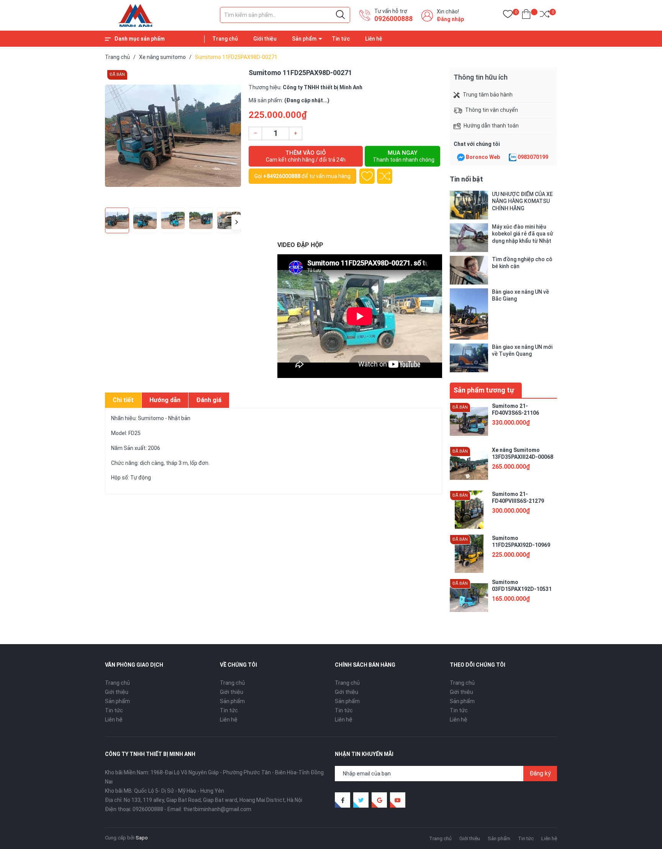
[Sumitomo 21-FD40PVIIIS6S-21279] (469, 510)
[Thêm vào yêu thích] (367, 176)
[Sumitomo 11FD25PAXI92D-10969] (469, 554)
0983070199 (533, 157)
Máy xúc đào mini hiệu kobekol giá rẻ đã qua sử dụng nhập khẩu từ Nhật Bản (522, 234)
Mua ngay (403, 156)
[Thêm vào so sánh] (384, 176)
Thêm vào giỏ (306, 156)
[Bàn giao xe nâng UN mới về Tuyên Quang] (469, 358)
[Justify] (340, 15)
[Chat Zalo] (512, 157)
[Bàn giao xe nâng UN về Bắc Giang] (469, 313)
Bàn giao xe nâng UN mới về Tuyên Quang (522, 350)
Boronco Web (483, 157)
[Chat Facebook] (461, 157)
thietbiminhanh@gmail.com (217, 809)
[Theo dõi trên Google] (379, 800)
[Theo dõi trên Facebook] (342, 800)
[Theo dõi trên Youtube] (397, 800)
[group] (173, 136)
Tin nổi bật (466, 179)
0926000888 (393, 19)
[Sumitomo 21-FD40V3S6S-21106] (469, 421)
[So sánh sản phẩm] (544, 15)
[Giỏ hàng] (526, 15)
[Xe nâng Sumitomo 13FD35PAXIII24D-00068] (469, 466)
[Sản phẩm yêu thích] (508, 15)
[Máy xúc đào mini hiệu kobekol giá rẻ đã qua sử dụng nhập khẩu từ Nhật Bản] (469, 237)
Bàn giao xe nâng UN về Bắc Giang (520, 295)
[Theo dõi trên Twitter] (361, 800)
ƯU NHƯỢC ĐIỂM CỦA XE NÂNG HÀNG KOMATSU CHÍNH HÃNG (522, 201)
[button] (236, 222)
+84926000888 (281, 176)
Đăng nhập (450, 19)
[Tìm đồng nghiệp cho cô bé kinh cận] (469, 270)
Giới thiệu (265, 39)
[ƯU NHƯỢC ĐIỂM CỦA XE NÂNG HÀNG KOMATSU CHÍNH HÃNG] (469, 205)
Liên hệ (373, 39)
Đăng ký (540, 773)
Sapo (142, 838)
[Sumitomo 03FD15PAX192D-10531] (469, 598)
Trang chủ (225, 39)
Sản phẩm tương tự (484, 390)
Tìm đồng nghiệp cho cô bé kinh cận (522, 262)
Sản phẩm (304, 39)
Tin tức (341, 39)
